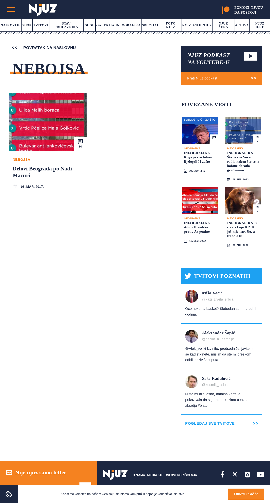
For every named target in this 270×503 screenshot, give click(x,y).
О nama (139, 475)
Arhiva (242, 25)
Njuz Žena (223, 25)
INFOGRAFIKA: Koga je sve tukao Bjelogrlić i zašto (198, 157)
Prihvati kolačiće (246, 494)
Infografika (128, 25)
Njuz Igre (260, 25)
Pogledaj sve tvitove (210, 423)
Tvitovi (40, 25)
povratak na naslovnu (49, 47)
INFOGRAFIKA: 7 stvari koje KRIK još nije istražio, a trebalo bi (242, 229)
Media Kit (155, 475)
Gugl (90, 25)
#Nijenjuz (202, 25)
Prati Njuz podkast (202, 78)
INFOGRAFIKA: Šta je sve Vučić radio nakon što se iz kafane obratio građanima (243, 161)
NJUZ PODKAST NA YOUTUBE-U (208, 58)
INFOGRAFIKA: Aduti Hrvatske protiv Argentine (197, 227)
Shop (27, 25)
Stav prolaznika (66, 25)
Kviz (186, 25)
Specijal (150, 25)
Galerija (105, 25)
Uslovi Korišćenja (181, 475)
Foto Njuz (171, 25)
